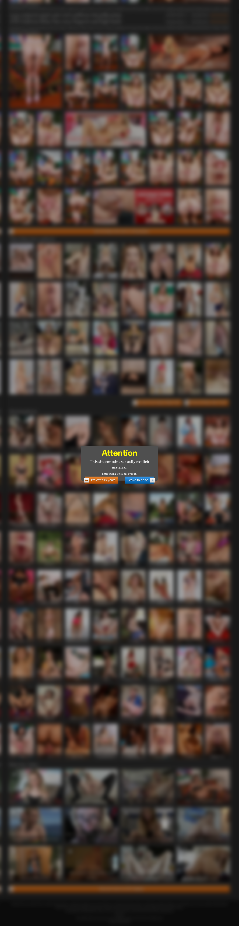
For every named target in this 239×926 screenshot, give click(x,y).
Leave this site (137, 480)
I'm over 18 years (103, 480)
